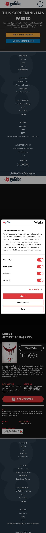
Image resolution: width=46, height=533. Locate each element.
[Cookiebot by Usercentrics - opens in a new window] (33, 222)
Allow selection (23, 302)
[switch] (40, 266)
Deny (23, 309)
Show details (34, 289)
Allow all (23, 296)
